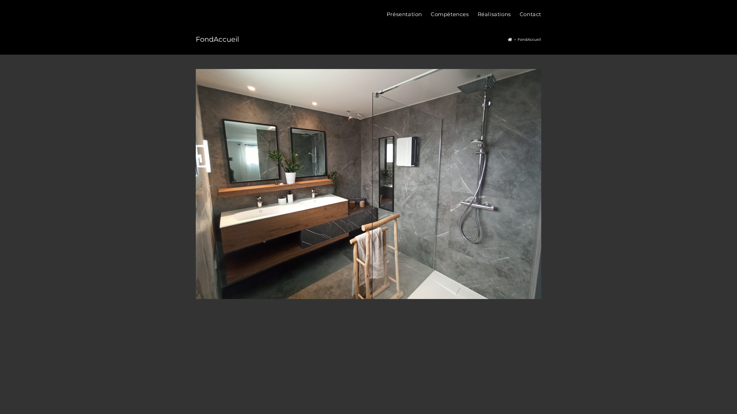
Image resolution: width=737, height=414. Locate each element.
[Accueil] (510, 39)
